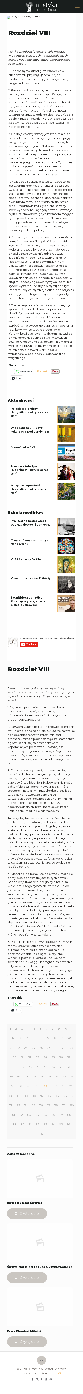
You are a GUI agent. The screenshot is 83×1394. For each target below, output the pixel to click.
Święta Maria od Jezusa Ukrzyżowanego (40, 1267)
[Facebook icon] (32, 1379)
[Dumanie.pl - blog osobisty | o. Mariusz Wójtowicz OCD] (41, 6)
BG (59, 1373)
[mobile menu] (77, 6)
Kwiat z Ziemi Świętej (24, 1203)
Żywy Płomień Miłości (24, 1331)
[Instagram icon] (46, 1379)
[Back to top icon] (41, 1360)
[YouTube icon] (41, 1379)
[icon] (50, 1379)
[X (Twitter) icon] (37, 1379)
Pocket (42, 371)
